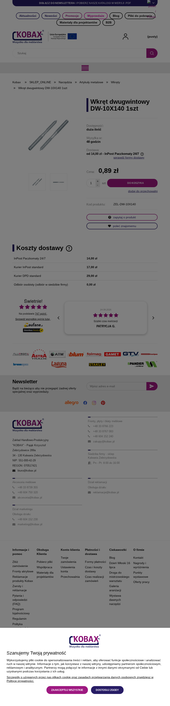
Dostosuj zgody (107, 690)
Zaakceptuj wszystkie (67, 690)
